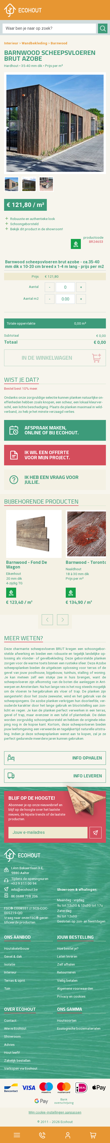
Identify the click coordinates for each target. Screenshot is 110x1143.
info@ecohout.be (24, 889)
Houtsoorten (66, 1020)
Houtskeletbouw (16, 948)
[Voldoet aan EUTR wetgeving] (76, 244)
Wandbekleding (34, 43)
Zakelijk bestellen (17, 1060)
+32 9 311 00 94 (24, 883)
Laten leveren (67, 956)
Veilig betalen (67, 980)
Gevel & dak (13, 956)
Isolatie (9, 964)
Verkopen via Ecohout (20, 1068)
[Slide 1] (11, 184)
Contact (10, 1020)
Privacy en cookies (71, 996)
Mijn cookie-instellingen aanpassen (55, 1112)
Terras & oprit (14, 980)
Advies (9, 1044)
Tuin (7, 988)
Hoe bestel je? (68, 948)
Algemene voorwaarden (75, 988)
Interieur (11, 43)
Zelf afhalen (66, 964)
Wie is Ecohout (15, 1028)
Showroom (12, 1036)
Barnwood (59, 43)
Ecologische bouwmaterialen (79, 1028)
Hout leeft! (12, 1052)
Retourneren (66, 972)
